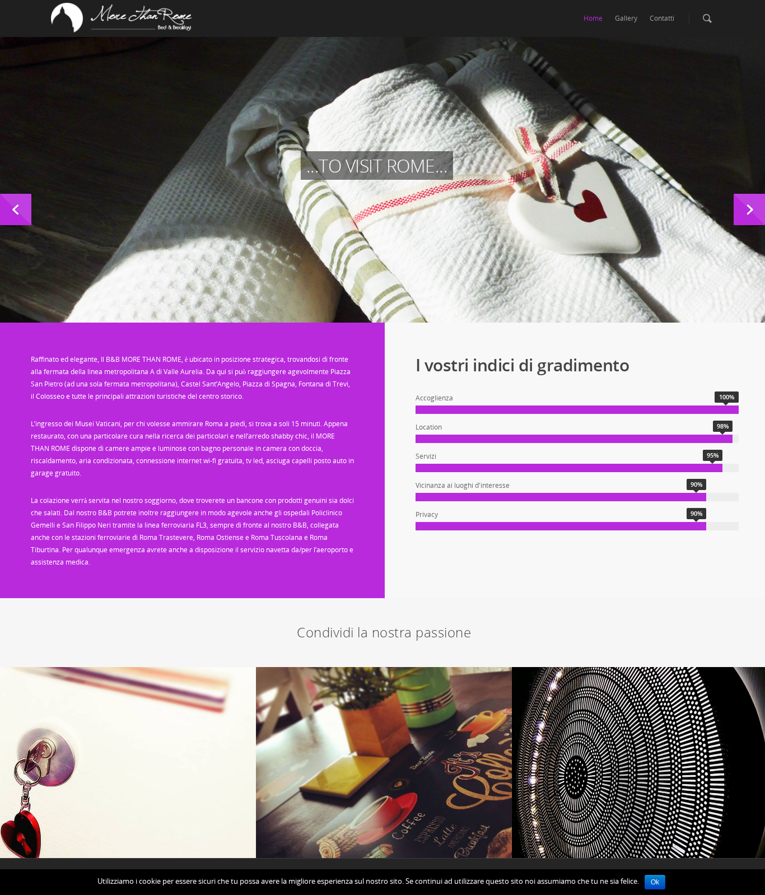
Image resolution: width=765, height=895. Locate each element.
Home (593, 18)
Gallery (626, 18)
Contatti (662, 18)
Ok (655, 882)
